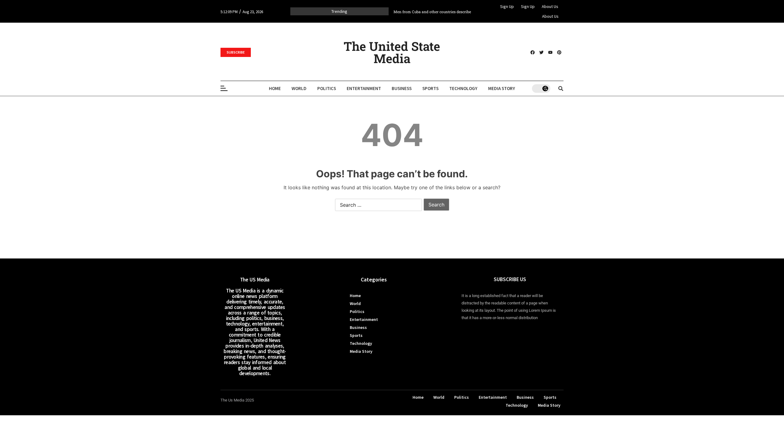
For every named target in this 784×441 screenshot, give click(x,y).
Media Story (501, 88)
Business (402, 88)
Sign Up (507, 6)
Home (275, 88)
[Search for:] (378, 205)
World (299, 88)
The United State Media (392, 52)
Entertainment (364, 88)
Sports (430, 88)
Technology (463, 88)
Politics (326, 88)
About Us (550, 6)
